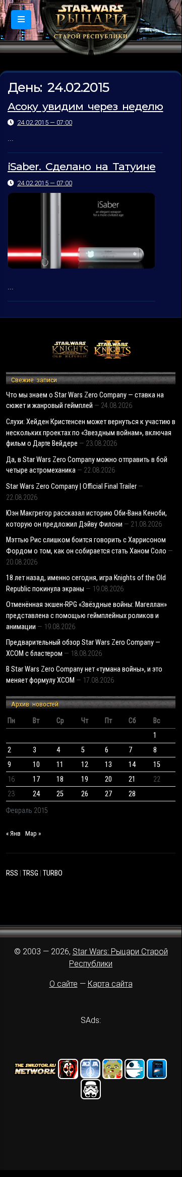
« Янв (13, 833)
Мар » (33, 833)
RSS (12, 873)
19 (84, 779)
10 (36, 764)
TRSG (30, 873)
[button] (21, 19)
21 (132, 779)
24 (36, 794)
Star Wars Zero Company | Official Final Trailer (71, 486)
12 (84, 764)
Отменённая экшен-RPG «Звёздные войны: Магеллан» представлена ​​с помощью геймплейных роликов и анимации (86, 615)
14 (132, 764)
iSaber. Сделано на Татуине (81, 166)
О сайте (63, 984)
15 (156, 764)
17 (36, 779)
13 (108, 764)
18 (60, 779)
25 (60, 794)
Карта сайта (110, 984)
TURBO (53, 873)
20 (108, 779)
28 (132, 794)
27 (108, 794)
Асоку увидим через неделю (85, 106)
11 (60, 764)
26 (84, 794)
